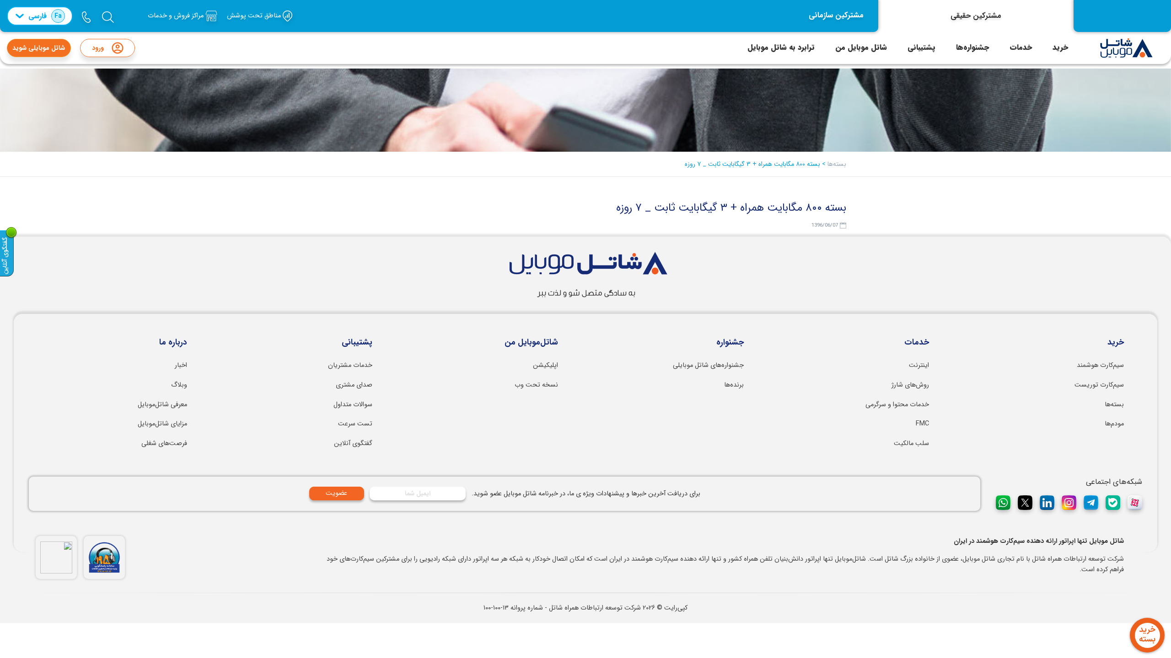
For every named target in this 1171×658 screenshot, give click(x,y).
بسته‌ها (1114, 404)
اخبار (181, 365)
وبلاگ (179, 385)
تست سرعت (355, 424)
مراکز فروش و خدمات (176, 16)
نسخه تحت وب (536, 385)
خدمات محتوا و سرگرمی (897, 404)
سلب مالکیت (911, 443)
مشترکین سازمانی (836, 15)
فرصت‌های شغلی (164, 443)
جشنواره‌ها (972, 47)
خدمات (1021, 47)
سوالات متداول (352, 404)
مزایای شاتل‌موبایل (162, 424)
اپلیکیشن (545, 365)
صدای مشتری (354, 385)
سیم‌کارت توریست (1099, 385)
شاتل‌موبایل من (531, 343)
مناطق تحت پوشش (255, 16)
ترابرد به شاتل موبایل (781, 47)
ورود (98, 48)
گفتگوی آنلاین (353, 443)
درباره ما (173, 343)
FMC (922, 424)
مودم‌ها (1114, 424)
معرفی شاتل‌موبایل (162, 404)
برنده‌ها (734, 385)
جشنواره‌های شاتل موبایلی (708, 365)
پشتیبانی (921, 47)
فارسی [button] (45, 16)
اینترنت (919, 365)
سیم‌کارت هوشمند (1100, 365)
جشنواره (730, 343)
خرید (1060, 47)
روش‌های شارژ (910, 385)
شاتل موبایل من (861, 47)
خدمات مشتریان (350, 365)
